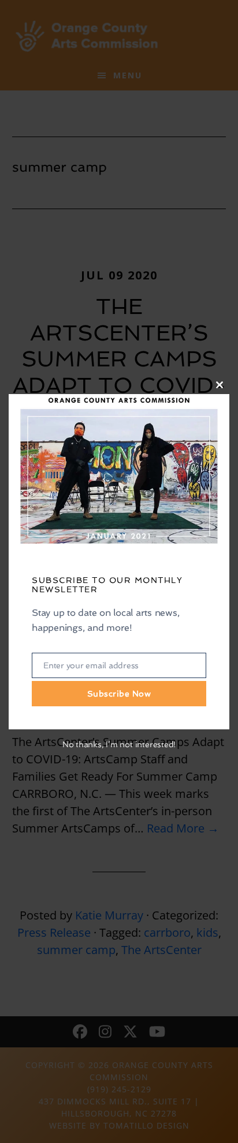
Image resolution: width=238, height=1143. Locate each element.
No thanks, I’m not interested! (119, 744)
